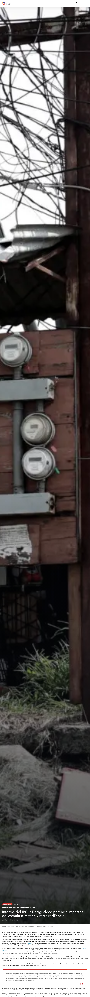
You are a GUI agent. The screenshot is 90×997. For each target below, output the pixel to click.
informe (30, 943)
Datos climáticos (7, 904)
